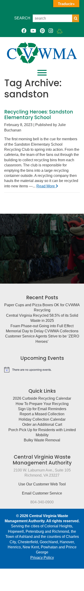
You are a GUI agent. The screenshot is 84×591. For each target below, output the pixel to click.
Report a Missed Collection (42, 414)
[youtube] (33, 31)
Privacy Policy (42, 558)
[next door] (60, 31)
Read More (46, 186)
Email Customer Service (42, 493)
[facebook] (24, 31)
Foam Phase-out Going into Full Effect (42, 326)
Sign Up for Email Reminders (42, 409)
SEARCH (22, 18)
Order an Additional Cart (42, 424)
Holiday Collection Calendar (42, 419)
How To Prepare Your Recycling (42, 404)
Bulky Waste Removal (42, 440)
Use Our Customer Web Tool (42, 484)
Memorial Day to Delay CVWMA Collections (42, 331)
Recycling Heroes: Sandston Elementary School (38, 114)
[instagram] (50, 31)
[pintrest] (42, 31)
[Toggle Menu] (42, 73)
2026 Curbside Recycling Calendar (42, 398)
